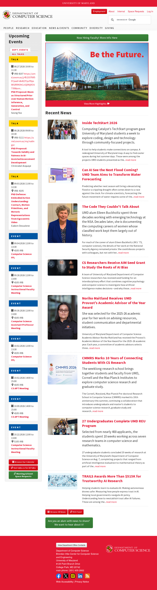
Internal (121, 11)
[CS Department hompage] (127, 548)
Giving (109, 27)
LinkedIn (80, 575)
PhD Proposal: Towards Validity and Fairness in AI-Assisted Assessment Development (23, 155)
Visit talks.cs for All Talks (24, 468)
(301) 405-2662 (76, 570)
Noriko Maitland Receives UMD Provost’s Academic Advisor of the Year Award (114, 303)
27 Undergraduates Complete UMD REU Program (114, 423)
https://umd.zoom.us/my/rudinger (22, 141)
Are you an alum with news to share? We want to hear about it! (69, 522)
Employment (99, 11)
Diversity (96, 27)
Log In (150, 11)
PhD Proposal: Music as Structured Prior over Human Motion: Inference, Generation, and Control (22, 100)
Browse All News (58, 512)
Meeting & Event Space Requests (24, 475)
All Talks (18, 54)
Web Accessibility (64, 581)
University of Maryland (78, 3)
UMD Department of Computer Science (27, 14)
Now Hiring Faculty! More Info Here (97, 37)
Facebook (58, 575)
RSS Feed (77, 512)
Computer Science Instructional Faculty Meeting (22, 289)
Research (22, 27)
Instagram (73, 575)
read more (130, 159)
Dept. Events (21, 49)
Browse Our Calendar (24, 462)
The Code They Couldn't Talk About (110, 206)
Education (39, 27)
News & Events (59, 27)
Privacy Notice (82, 581)
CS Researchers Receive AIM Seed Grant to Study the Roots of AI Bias (113, 265)
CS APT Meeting (20, 388)
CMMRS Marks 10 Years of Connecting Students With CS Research (112, 360)
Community (79, 27)
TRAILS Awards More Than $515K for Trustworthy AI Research (111, 478)
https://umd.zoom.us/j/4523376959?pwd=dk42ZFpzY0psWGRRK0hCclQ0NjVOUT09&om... (23, 81)
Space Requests (136, 11)
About (111, 11)
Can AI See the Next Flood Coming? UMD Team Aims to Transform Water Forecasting (111, 174)
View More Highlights (95, 103)
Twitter (65, 575)
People (9, 27)
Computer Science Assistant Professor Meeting (22, 325)
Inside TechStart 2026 (99, 122)
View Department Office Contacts (71, 545)
